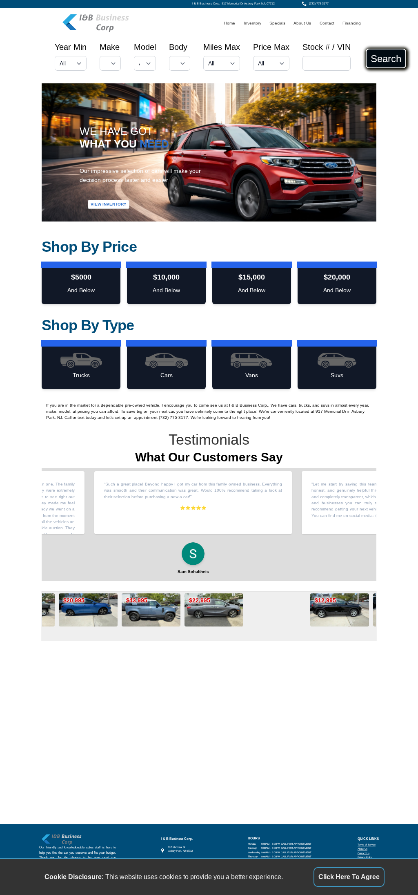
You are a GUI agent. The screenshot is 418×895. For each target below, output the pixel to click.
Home (229, 23)
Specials (277, 23)
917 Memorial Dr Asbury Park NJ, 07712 (248, 3)
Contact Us (363, 853)
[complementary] (393, 870)
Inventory (252, 23)
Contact (327, 23)
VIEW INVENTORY (109, 204)
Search (386, 58)
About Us (302, 23)
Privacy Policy (365, 857)
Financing (351, 23)
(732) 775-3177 (319, 3)
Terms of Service (367, 844)
